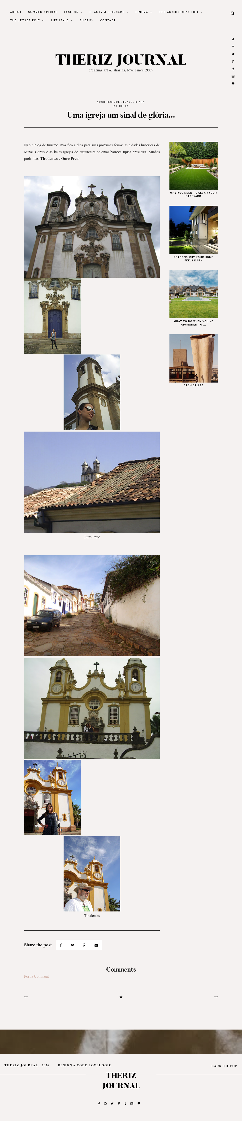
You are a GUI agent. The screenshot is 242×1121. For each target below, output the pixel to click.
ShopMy (87, 20)
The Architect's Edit (179, 12)
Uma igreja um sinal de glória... (121, 114)
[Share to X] (73, 945)
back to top (225, 1066)
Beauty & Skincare (107, 12)
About (16, 12)
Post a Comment (36, 976)
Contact (108, 20)
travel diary (134, 102)
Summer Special (43, 12)
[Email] (96, 945)
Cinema (141, 12)
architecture (108, 102)
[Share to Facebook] (61, 945)
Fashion (71, 12)
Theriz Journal (121, 60)
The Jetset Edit (25, 20)
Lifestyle (60, 20)
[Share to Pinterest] (85, 945)
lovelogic (100, 1065)
